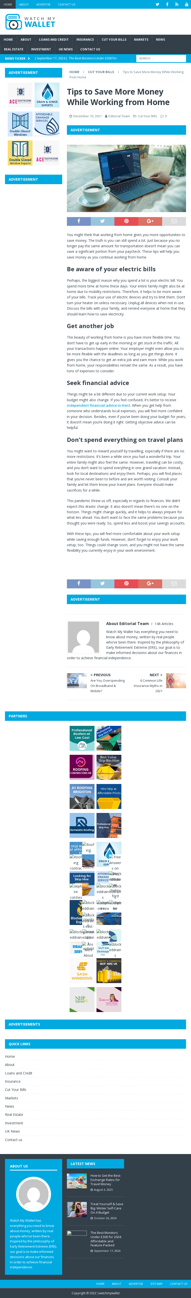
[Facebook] (167, 4)
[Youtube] (186, 4)
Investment (41, 49)
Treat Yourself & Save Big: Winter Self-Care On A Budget (107, 1208)
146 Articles (164, 623)
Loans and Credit (54, 39)
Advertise (43, 4)
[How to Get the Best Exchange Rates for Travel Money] (77, 1180)
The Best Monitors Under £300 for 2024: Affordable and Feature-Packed (106, 1239)
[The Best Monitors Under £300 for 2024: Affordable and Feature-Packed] (77, 1238)
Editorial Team (119, 116)
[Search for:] (161, 58)
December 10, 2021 (87, 116)
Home (8, 4)
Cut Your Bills (114, 39)
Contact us (66, 4)
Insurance (85, 39)
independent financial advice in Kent (98, 405)
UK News (66, 49)
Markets (141, 39)
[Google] (177, 4)
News (160, 39)
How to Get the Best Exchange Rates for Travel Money (105, 1179)
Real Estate (13, 49)
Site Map (156, 1284)
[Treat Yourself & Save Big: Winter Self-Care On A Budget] (77, 1209)
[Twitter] (157, 4)
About (24, 4)
